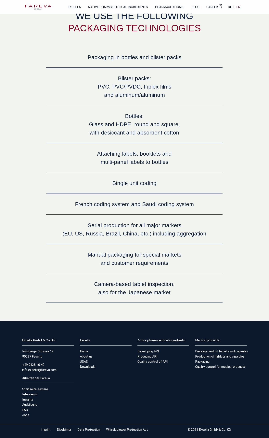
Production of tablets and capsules (219, 356)
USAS (84, 361)
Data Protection (88, 429)
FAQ (25, 410)
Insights (27, 399)
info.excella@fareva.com (39, 370)
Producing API (147, 356)
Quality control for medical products (220, 367)
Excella (74, 7)
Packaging (202, 361)
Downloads (87, 367)
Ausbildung (29, 404)
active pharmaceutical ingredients (118, 7)
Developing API (148, 351)
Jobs (25, 415)
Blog (195, 7)
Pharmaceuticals (170, 7)
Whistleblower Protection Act (127, 429)
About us (86, 356)
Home (84, 351)
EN (238, 7)
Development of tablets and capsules (221, 351)
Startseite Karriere (35, 389)
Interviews (29, 394)
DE (230, 7)
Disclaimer (64, 429)
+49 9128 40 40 (33, 365)
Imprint (46, 429)
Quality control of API (152, 361)
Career (212, 7)
